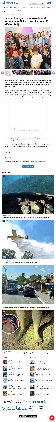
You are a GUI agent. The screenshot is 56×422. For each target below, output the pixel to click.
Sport (43, 7)
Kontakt (40, 410)
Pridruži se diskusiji (29, 166)
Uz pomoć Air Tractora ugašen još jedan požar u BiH (20, 262)
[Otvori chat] (52, 417)
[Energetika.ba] (48, 401)
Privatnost (31, 410)
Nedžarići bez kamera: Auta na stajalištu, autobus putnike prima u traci (26, 308)
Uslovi (30, 408)
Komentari (6, 11)
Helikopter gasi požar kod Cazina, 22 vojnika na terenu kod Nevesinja (26, 217)
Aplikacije (40, 408)
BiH (28, 7)
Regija (33, 7)
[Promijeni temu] (49, 3)
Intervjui (49, 7)
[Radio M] (6, 401)
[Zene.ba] (18, 401)
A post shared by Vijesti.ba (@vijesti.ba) (28, 130)
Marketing (40, 406)
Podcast (23, 7)
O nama (31, 406)
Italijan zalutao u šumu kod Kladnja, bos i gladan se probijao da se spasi (26, 353)
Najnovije (16, 7)
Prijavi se (19, 10)
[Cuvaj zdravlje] (28, 401)
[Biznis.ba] (38, 401)
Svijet (38, 7)
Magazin (14, 11)
